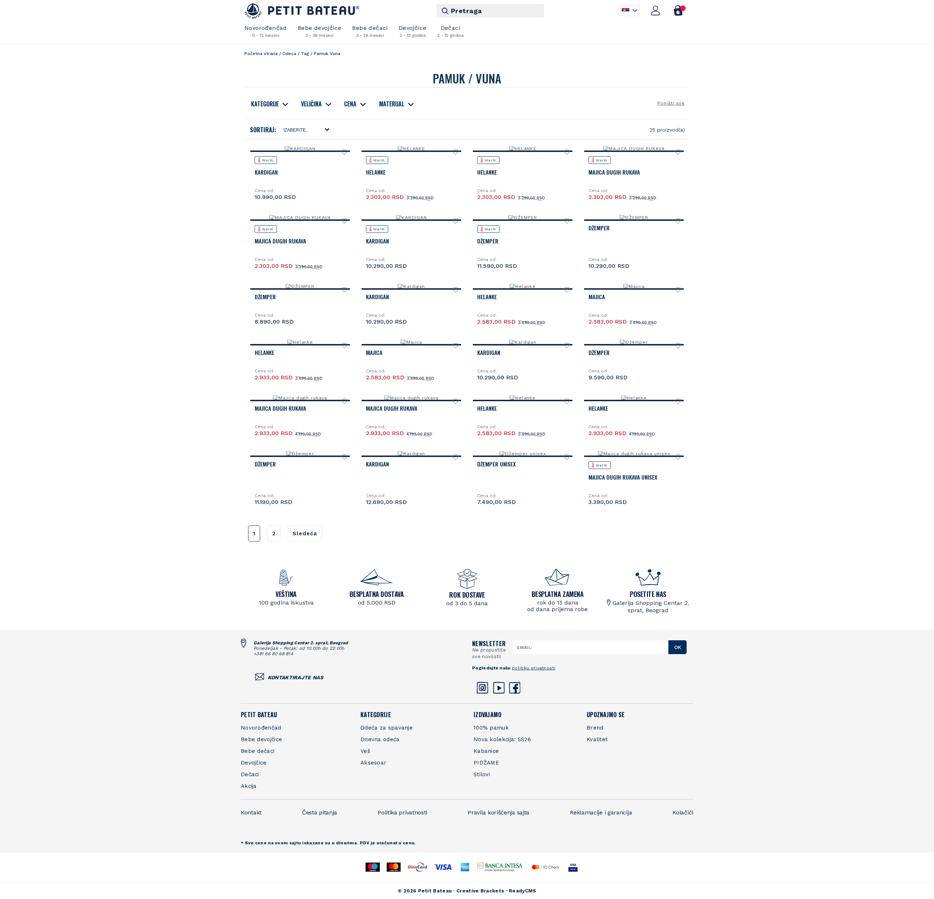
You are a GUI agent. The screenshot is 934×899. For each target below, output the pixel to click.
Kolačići (682, 812)
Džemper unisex (496, 464)
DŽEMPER (487, 241)
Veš (365, 751)
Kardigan (377, 297)
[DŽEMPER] (522, 217)
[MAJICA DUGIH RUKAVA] (634, 148)
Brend (595, 727)
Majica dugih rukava (280, 408)
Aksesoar (373, 762)
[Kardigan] (411, 286)
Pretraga (466, 11)
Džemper (599, 352)
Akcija (249, 786)
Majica (596, 297)
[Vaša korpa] (678, 10)
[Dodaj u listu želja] (344, 154)
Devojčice (413, 31)
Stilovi (482, 774)
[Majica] (634, 286)
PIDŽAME (486, 762)
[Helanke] (523, 286)
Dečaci (450, 31)
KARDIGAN (266, 172)
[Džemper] (634, 342)
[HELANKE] (411, 148)
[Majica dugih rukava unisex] (634, 453)
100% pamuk (491, 727)
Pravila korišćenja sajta (498, 812)
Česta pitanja (319, 812)
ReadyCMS (522, 891)
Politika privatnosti (402, 812)
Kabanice (486, 751)
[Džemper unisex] (522, 453)
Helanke (487, 297)
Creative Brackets (480, 891)
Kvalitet (597, 739)
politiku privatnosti (533, 668)
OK (677, 647)
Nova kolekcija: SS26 (502, 739)
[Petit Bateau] (301, 11)
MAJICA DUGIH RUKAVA (614, 172)
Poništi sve (671, 103)
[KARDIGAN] (300, 148)
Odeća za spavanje (386, 727)
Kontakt (251, 812)
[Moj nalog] (656, 10)
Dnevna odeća (380, 739)
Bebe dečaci (369, 31)
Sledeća (305, 533)
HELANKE (376, 172)
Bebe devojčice (319, 31)
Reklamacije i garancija (601, 812)
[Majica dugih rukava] (300, 397)
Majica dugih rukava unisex (622, 477)
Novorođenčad (265, 31)
